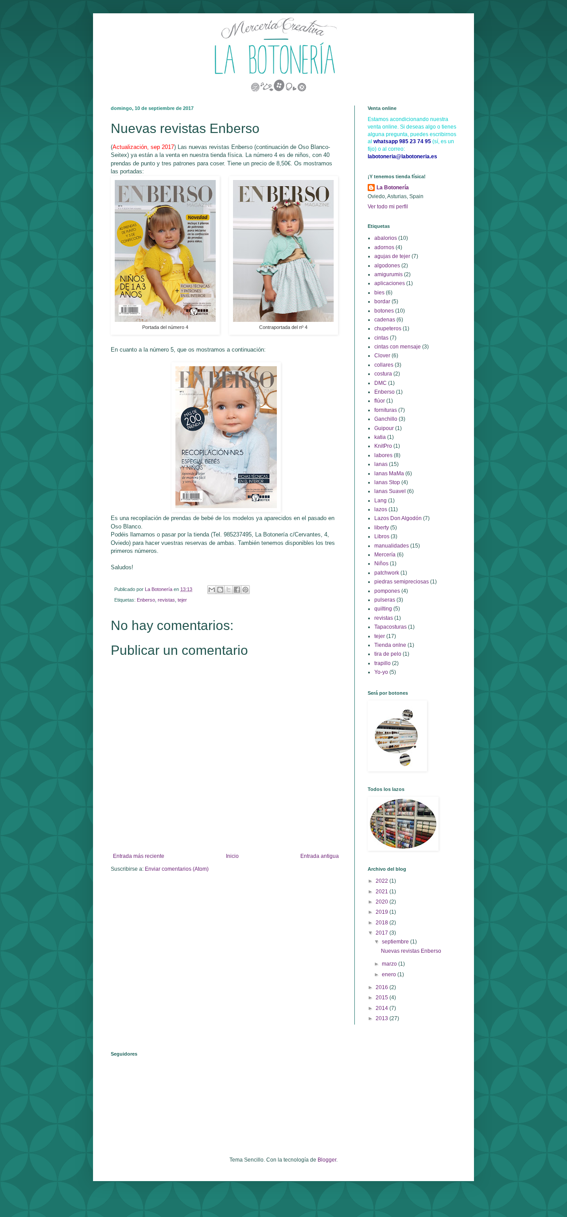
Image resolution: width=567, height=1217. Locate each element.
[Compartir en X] (228, 589)
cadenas (384, 320)
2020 (382, 902)
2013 (382, 1018)
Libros (381, 536)
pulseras (384, 600)
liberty (381, 527)
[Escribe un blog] (220, 589)
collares (383, 365)
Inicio (232, 856)
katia (380, 437)
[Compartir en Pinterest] (245, 589)
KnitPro (383, 446)
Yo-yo (381, 672)
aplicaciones (389, 283)
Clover (382, 355)
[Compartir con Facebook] (237, 589)
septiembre (396, 942)
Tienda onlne (390, 645)
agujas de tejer (392, 256)
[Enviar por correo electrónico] (211, 589)
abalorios (385, 238)
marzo (390, 964)
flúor (379, 401)
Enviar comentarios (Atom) (177, 869)
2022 (382, 881)
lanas (381, 464)
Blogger (327, 1160)
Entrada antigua (319, 856)
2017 (382, 933)
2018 (382, 923)
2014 (382, 1008)
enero (389, 974)
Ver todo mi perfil (388, 206)
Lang (380, 500)
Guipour (384, 428)
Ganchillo (385, 419)
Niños (381, 563)
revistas (166, 600)
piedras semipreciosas (401, 582)
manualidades (391, 546)
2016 (382, 987)
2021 (382, 891)
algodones (387, 265)
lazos (380, 509)
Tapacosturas (390, 627)
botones (384, 311)
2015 (382, 997)
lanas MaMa (389, 473)
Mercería (385, 555)
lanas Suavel (390, 491)
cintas (381, 338)
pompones (387, 591)
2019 (382, 912)
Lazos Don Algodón (398, 518)
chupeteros (387, 328)
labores (383, 455)
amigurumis (388, 274)
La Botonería (393, 187)
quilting (383, 609)
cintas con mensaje (397, 347)
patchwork (386, 573)
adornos (384, 247)
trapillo (382, 663)
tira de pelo (387, 654)
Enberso (146, 600)
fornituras (385, 410)
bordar (382, 301)
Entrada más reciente (138, 856)
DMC (380, 383)
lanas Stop (387, 482)
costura (383, 374)
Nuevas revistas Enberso (411, 951)
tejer (182, 600)
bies (379, 293)
